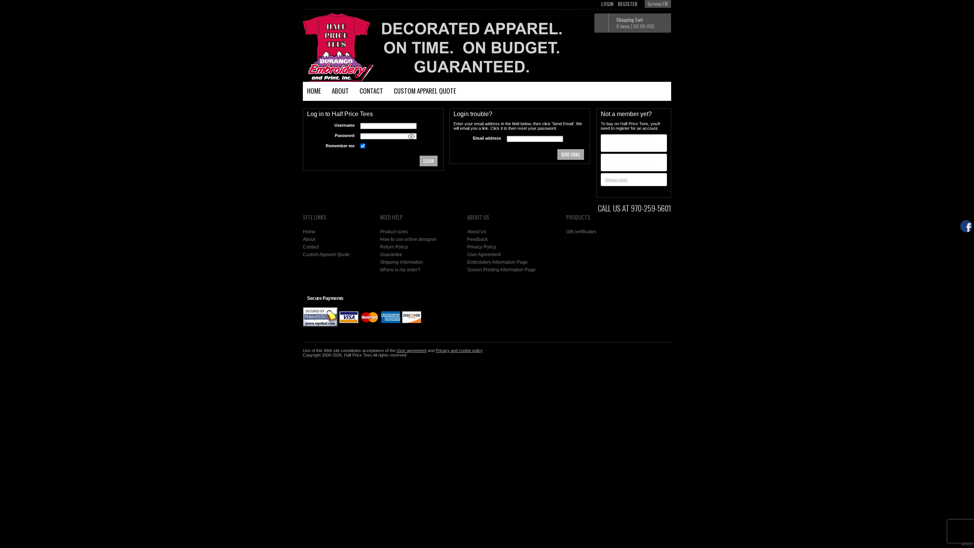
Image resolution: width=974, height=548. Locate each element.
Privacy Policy (481, 247)
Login (607, 4)
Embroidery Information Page (497, 262)
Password (345, 135)
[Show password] (411, 136)
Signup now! (616, 179)
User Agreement (484, 254)
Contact (371, 91)
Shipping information (401, 262)
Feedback (477, 239)
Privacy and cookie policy (459, 350)
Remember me (340, 145)
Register (627, 4)
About (340, 91)
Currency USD (658, 4)
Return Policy (394, 247)
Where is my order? (400, 269)
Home (314, 91)
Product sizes (394, 231)
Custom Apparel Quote (425, 91)
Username (344, 125)
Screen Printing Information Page (501, 269)
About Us (476, 231)
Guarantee (391, 254)
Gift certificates (581, 231)
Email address (487, 138)
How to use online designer (408, 239)
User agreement (411, 350)
